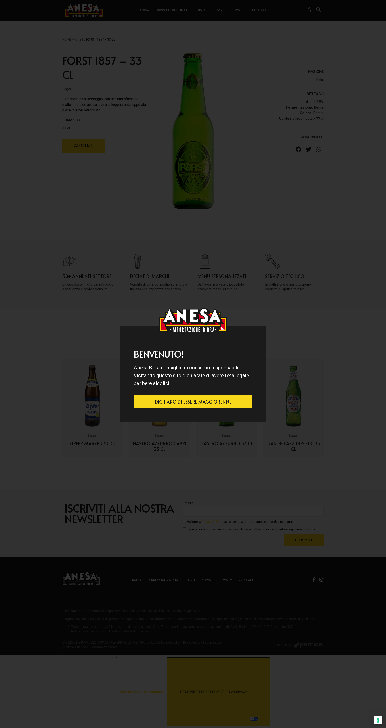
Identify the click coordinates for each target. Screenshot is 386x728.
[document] (193, 364)
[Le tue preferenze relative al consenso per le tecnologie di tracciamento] (378, 720)
